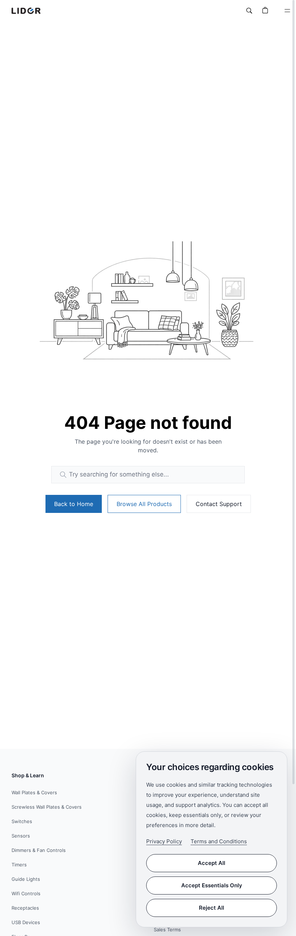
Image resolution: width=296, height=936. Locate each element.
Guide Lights (26, 879)
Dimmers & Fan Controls (39, 850)
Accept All (211, 863)
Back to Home (73, 503)
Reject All (211, 907)
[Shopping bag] (265, 10)
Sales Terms (167, 929)
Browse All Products (144, 503)
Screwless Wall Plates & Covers (47, 807)
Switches (22, 821)
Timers (19, 864)
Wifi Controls (26, 893)
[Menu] (287, 10)
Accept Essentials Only (211, 885)
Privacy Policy (164, 841)
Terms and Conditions (219, 841)
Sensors (21, 836)
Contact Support (219, 503)
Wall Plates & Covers (34, 792)
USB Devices (26, 922)
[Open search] (249, 10)
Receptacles (25, 908)
